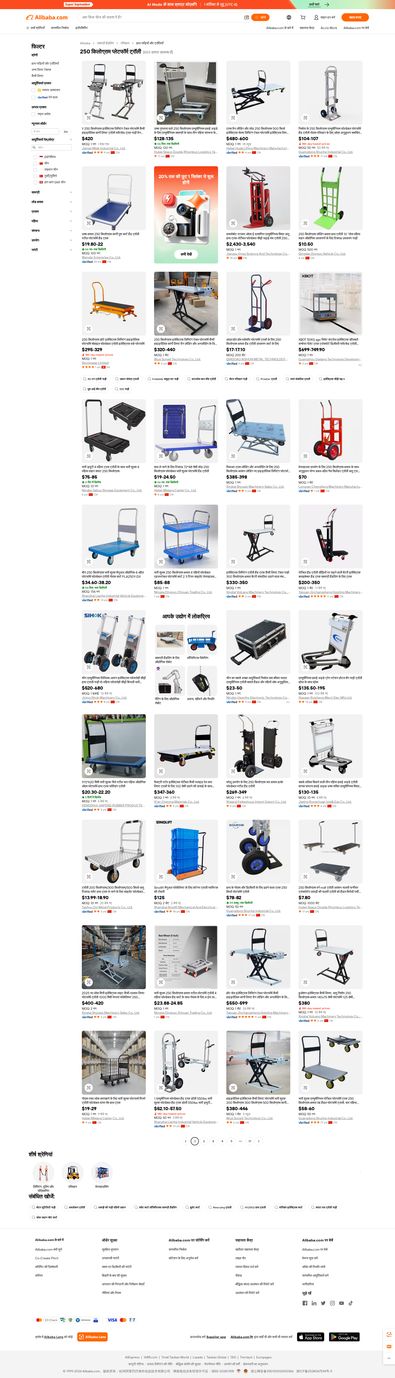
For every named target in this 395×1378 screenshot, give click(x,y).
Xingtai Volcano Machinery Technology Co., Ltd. (258, 592)
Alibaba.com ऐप (242, 1337)
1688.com (150, 1357)
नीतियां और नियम (111, 1293)
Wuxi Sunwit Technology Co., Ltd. (177, 359)
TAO (233, 1357)
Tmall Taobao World (175, 1357)
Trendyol (246, 1357)
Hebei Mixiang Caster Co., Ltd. (175, 490)
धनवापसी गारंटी (110, 1258)
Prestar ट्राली (269, 379)
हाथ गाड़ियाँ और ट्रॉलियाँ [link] (149, 43)
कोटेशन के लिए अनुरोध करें (183, 1258)
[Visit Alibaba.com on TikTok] (350, 1303)
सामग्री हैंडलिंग (105, 43)
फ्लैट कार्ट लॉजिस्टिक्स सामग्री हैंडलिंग (158, 1207)
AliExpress (132, 1357)
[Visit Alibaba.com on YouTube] (341, 1303)
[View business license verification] (239, 1371)
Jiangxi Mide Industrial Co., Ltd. (103, 148)
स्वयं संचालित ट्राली (300, 379)
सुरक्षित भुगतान (110, 1249)
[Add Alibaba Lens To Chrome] (92, 1336)
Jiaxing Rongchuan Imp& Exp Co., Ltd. (325, 802)
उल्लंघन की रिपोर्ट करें (247, 1293)
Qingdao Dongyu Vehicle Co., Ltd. (322, 254)
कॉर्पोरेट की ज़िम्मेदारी (46, 1267)
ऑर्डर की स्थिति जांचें (313, 1267)
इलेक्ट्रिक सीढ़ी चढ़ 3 (334, 379)
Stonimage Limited (95, 363)
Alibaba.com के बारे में (49, 1240)
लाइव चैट (240, 1258)
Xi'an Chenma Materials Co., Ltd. (176, 802)
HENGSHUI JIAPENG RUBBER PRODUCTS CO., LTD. (114, 805)
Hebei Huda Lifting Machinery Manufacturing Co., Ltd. (258, 148)
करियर (39, 1275)
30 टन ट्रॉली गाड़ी (97, 379)
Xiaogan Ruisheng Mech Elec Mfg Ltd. (325, 697)
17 (249, 1141)
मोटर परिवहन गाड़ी (238, 379)
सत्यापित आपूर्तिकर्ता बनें (315, 1275)
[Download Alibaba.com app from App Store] (310, 1336)
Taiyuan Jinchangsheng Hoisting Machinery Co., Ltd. (331, 592)
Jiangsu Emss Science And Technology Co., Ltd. (258, 254)
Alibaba (85, 43)
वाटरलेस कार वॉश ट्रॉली (204, 379)
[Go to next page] (259, 1141)
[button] (246, 17)
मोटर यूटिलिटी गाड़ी (46, 1207)
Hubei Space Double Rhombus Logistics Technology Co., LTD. (186, 152)
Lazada (198, 1357)
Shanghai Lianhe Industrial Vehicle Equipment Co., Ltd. (114, 596)
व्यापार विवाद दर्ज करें (246, 1267)
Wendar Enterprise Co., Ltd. (101, 257)
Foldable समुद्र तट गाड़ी (165, 379)
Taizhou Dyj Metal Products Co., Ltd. (107, 907)
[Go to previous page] (185, 1141)
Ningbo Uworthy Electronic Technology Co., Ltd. (258, 697)
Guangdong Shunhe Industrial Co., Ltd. (326, 152)
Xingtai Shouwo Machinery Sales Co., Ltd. (255, 486)
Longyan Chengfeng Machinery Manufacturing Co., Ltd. (331, 486)
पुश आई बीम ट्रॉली (97, 389)
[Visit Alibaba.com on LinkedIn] (314, 1303)
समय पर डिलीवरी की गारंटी (116, 1267)
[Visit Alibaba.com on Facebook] (305, 1303)
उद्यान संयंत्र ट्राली (129, 379)
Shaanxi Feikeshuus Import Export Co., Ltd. (256, 802)
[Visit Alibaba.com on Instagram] (332, 1303)
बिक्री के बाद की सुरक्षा (114, 1275)
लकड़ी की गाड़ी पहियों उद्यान (112, 1207)
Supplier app (216, 1337)
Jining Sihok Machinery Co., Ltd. (104, 697)
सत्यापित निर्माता (178, 1249)
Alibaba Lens (53, 1337)
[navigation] (52, 592)
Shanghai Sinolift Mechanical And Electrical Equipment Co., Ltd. (186, 907)
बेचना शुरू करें (310, 1258)
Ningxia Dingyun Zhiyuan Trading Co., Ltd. (183, 592)
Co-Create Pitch (47, 1258)
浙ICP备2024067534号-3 (314, 1371)
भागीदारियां (308, 1284)
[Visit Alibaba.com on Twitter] (323, 1303)
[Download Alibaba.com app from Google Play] (344, 1336)
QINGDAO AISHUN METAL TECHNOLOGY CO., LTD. (258, 359)
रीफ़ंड (238, 1275)
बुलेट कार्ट (195, 1207)
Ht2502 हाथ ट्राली (255, 1207)
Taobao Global (216, 1357)
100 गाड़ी (124, 389)
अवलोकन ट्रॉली (77, 1207)
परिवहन (125, 43)
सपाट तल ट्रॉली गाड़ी (326, 1207)
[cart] (303, 18)
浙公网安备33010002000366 (272, 1371)
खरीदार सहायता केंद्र (247, 1249)
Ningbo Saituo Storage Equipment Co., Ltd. (112, 490)
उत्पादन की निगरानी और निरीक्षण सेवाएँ (123, 1284)
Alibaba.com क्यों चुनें (48, 1249)
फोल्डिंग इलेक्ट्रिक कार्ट (290, 1207)
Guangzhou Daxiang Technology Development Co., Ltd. (331, 359)
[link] (389, 1335)
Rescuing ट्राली (222, 1207)
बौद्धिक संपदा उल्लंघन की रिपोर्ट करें (254, 1284)
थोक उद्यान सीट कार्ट (46, 1217)
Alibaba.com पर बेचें (315, 1249)
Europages (264, 1357)
